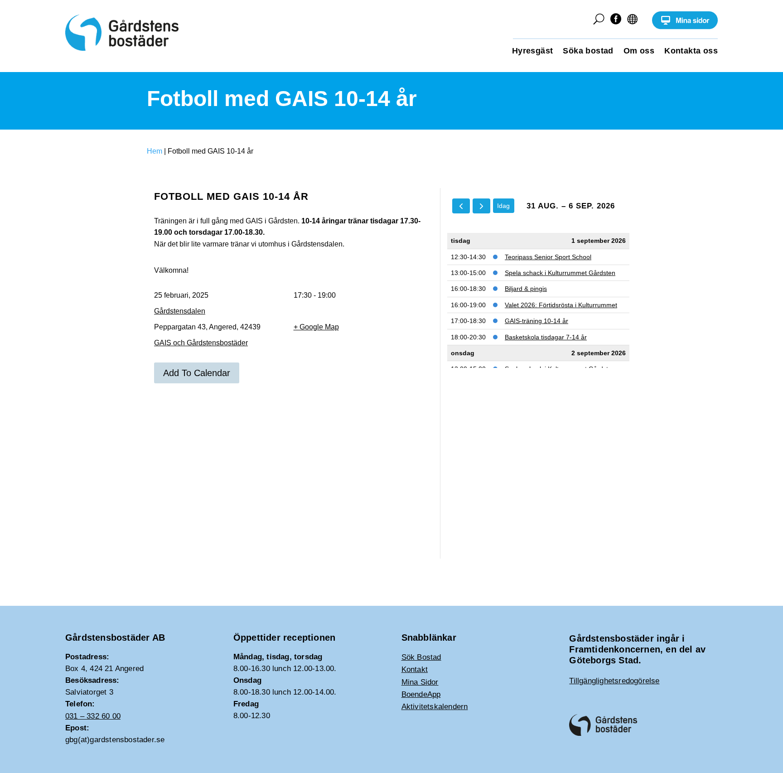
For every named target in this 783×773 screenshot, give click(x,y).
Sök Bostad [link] (421, 657)
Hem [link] (154, 151)
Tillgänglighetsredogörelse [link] (614, 680)
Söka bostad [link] (588, 51)
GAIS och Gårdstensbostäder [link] (201, 343)
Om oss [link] (639, 51)
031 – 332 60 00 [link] (93, 716)
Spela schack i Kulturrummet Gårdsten (560, 272)
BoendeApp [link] (421, 694)
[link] (685, 27)
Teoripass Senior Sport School (548, 257)
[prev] (461, 205)
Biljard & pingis (526, 288)
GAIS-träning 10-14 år (536, 320)
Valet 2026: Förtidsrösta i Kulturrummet (561, 305)
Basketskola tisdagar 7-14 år (546, 337)
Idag (503, 205)
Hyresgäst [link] (532, 51)
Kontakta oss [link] (691, 51)
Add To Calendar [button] (196, 373)
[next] (481, 205)
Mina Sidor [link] (420, 682)
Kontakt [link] (414, 669)
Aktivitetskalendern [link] (434, 706)
